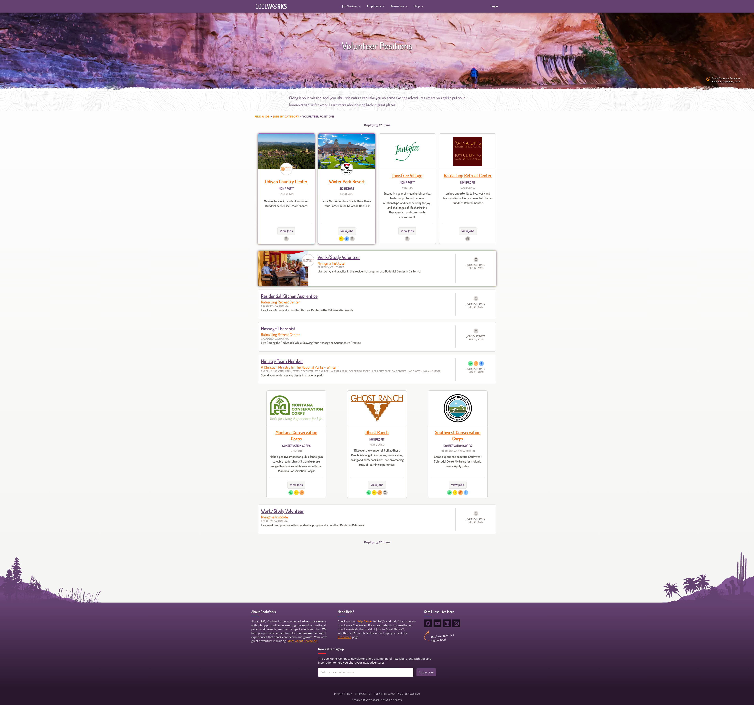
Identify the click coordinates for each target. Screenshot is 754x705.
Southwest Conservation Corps (457, 435)
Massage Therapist (278, 328)
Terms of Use (363, 694)
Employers (374, 6)
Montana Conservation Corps (296, 435)
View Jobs (286, 231)
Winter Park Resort (347, 181)
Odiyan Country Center (286, 181)
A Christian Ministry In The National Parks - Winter (299, 367)
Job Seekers (350, 6)
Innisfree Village (407, 175)
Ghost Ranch (377, 432)
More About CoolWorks (302, 641)
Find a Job (262, 116)
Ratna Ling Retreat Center (468, 175)
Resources (397, 6)
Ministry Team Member (282, 361)
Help (417, 6)
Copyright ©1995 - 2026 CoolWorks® (397, 694)
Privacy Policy (343, 694)
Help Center (364, 621)
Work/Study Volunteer (339, 257)
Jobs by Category (286, 116)
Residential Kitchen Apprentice (289, 296)
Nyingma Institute (331, 263)
